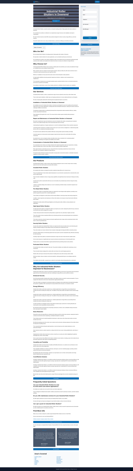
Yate (35, 459)
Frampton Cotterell (37, 456)
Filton (35, 457)
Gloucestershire (59, 459)
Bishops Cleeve (59, 461)
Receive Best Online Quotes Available (56, 157)
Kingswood (36, 461)
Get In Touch (90, 44)
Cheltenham (59, 460)
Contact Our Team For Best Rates (56, 88)
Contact (97, 1)
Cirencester (59, 456)
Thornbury (36, 460)
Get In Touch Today (56, 43)
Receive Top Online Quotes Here (56, 263)
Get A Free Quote (56, 449)
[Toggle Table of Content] (43, 48)
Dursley (35, 462)
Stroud (35, 464)
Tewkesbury (59, 462)
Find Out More (56, 378)
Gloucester (59, 457)
